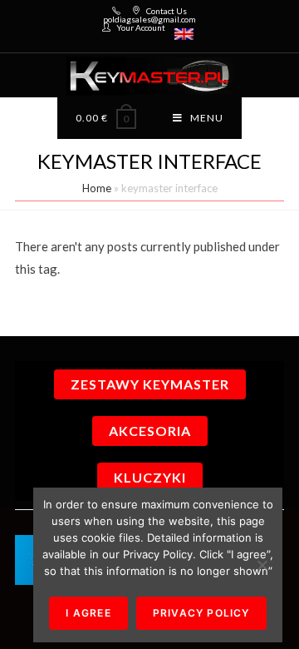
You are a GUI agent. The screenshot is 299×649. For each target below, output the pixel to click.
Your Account (140, 27)
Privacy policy (201, 613)
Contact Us (166, 11)
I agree (88, 613)
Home (96, 188)
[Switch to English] (184, 34)
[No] (261, 565)
